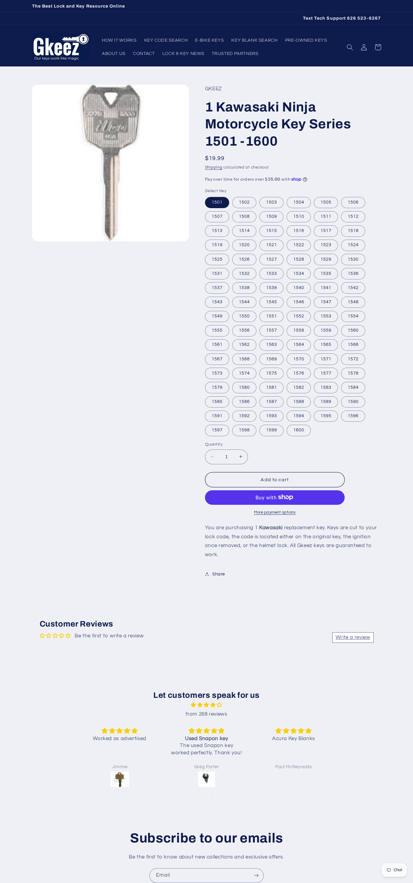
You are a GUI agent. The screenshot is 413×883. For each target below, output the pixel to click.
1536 (353, 273)
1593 (271, 415)
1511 (325, 216)
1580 (244, 387)
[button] (350, 47)
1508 (244, 216)
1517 (325, 230)
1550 (244, 316)
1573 (217, 373)
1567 (217, 358)
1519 (217, 245)
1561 (217, 344)
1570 (298, 358)
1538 (244, 287)
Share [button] (218, 574)
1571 (325, 358)
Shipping (214, 167)
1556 (244, 330)
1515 (271, 230)
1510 (298, 216)
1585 (217, 401)
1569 (271, 358)
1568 (244, 358)
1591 (217, 415)
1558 (298, 330)
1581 (271, 387)
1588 (298, 401)
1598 (244, 430)
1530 (353, 259)
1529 (325, 259)
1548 (353, 301)
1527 (271, 259)
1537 (217, 287)
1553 (325, 316)
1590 (353, 401)
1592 (244, 415)
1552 (298, 316)
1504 (298, 202)
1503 (271, 202)
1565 (325, 344)
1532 (244, 273)
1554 (353, 316)
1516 (298, 230)
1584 (353, 387)
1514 (244, 230)
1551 (271, 316)
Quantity (214, 444)
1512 (353, 216)
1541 (325, 287)
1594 (298, 415)
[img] (206, 705)
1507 (217, 216)
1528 (298, 259)
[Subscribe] (256, 875)
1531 (217, 273)
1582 (298, 387)
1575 (271, 373)
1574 (244, 373)
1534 (298, 273)
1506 (353, 202)
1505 (325, 202)
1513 (217, 230)
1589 (325, 401)
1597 (217, 430)
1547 (325, 301)
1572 (353, 358)
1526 (244, 259)
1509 (271, 216)
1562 (244, 344)
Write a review (353, 637)
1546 (298, 301)
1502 (244, 202)
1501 (217, 202)
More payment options (275, 512)
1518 (353, 230)
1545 (271, 301)
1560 (353, 330)
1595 (325, 415)
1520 (244, 245)
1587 (271, 401)
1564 (298, 344)
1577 (325, 373)
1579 (217, 387)
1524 (353, 245)
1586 (244, 401)
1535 (325, 273)
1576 (298, 373)
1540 (298, 287)
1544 (244, 301)
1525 (217, 259)
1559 (325, 330)
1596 (353, 415)
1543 (217, 301)
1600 (298, 430)
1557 (271, 330)
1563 (271, 344)
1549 (217, 316)
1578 (353, 373)
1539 (271, 287)
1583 (325, 387)
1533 (271, 273)
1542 (353, 287)
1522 (298, 245)
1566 (353, 344)
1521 (271, 245)
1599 (271, 430)
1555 (217, 330)
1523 (325, 245)
